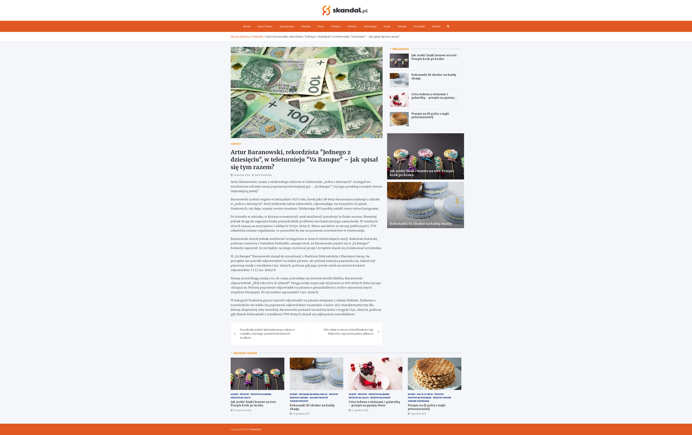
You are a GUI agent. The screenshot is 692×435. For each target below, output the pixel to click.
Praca (321, 26)
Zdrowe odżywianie (418, 401)
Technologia (370, 26)
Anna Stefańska (263, 175)
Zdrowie (402, 26)
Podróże (305, 26)
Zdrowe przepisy (299, 401)
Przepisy (336, 26)
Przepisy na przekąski (419, 397)
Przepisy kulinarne (260, 394)
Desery (234, 394)
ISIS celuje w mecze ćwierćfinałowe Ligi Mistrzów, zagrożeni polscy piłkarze (348, 331)
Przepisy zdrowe (299, 397)
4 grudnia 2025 (418, 413)
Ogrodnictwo (287, 26)
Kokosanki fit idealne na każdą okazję (420, 224)
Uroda (387, 26)
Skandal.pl (255, 429)
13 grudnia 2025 (301, 413)
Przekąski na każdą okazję (313, 394)
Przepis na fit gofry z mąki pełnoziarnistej (430, 115)
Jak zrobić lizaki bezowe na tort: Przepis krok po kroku (434, 57)
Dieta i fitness (265, 26)
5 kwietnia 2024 (242, 175)
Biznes (247, 26)
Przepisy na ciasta (241, 397)
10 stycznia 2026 (242, 410)
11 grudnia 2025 (360, 410)
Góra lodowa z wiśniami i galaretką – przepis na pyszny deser (432, 98)
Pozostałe (419, 26)
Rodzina (352, 26)
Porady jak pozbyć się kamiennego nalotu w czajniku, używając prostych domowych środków (267, 333)
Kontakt (436, 26)
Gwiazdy (236, 143)
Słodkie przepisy (319, 397)
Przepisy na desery (380, 397)
